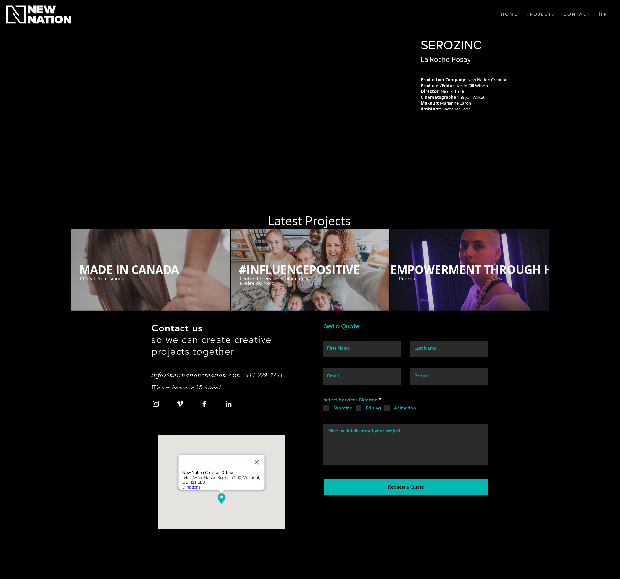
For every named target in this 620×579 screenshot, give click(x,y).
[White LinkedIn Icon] (228, 404)
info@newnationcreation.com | (198, 375)
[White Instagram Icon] (156, 404)
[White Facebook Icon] (204, 404)
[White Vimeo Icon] (180, 404)
